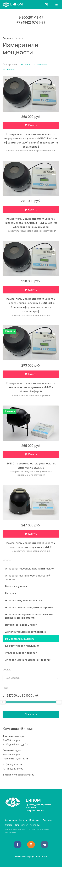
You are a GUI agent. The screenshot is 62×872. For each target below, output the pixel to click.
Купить (32, 125)
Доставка (47, 820)
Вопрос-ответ (21, 825)
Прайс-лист (35, 820)
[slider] (59, 702)
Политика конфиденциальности (31, 856)
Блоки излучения (16, 586)
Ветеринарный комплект (21, 624)
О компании (11, 820)
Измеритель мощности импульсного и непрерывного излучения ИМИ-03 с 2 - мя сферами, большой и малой (31, 223)
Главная (7, 38)
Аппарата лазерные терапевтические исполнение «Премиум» (29, 616)
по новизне (9, 69)
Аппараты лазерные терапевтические (29, 568)
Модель (7, 670)
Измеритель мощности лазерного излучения (31, 150)
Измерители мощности (20, 638)
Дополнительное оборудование (25, 631)
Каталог (23, 820)
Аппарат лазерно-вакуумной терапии (29, 607)
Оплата (8, 825)
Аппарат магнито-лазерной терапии (28, 659)
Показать (31, 714)
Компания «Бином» (18, 729)
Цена (5, 688)
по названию (41, 64)
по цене (25, 64)
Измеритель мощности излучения (31, 315)
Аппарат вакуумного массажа (24, 600)
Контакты (35, 825)
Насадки (10, 593)
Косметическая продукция (22, 645)
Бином (33, 800)
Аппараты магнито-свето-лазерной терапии (27, 577)
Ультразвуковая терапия (21, 652)
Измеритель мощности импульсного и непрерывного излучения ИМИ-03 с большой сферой (30, 387)
